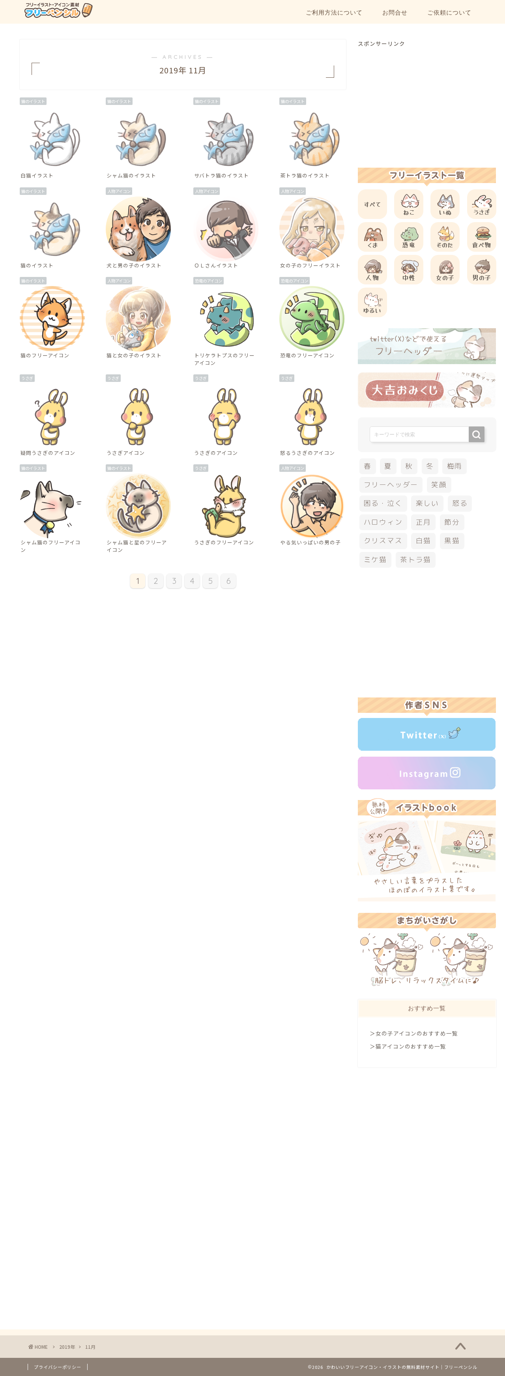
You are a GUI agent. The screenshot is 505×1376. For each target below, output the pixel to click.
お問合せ (395, 12)
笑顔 (439, 485)
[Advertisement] (427, 102)
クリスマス (383, 541)
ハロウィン (383, 522)
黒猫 (452, 541)
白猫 (424, 541)
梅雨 (455, 466)
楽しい (427, 503)
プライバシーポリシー (57, 1367)
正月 (424, 522)
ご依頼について (449, 12)
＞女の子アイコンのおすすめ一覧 (414, 1033)
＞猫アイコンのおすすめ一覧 (408, 1046)
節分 (452, 522)
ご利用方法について (334, 12)
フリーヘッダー (391, 485)
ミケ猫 (375, 560)
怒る (460, 503)
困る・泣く (383, 503)
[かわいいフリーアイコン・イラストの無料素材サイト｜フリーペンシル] (58, 16)
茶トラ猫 (415, 560)
